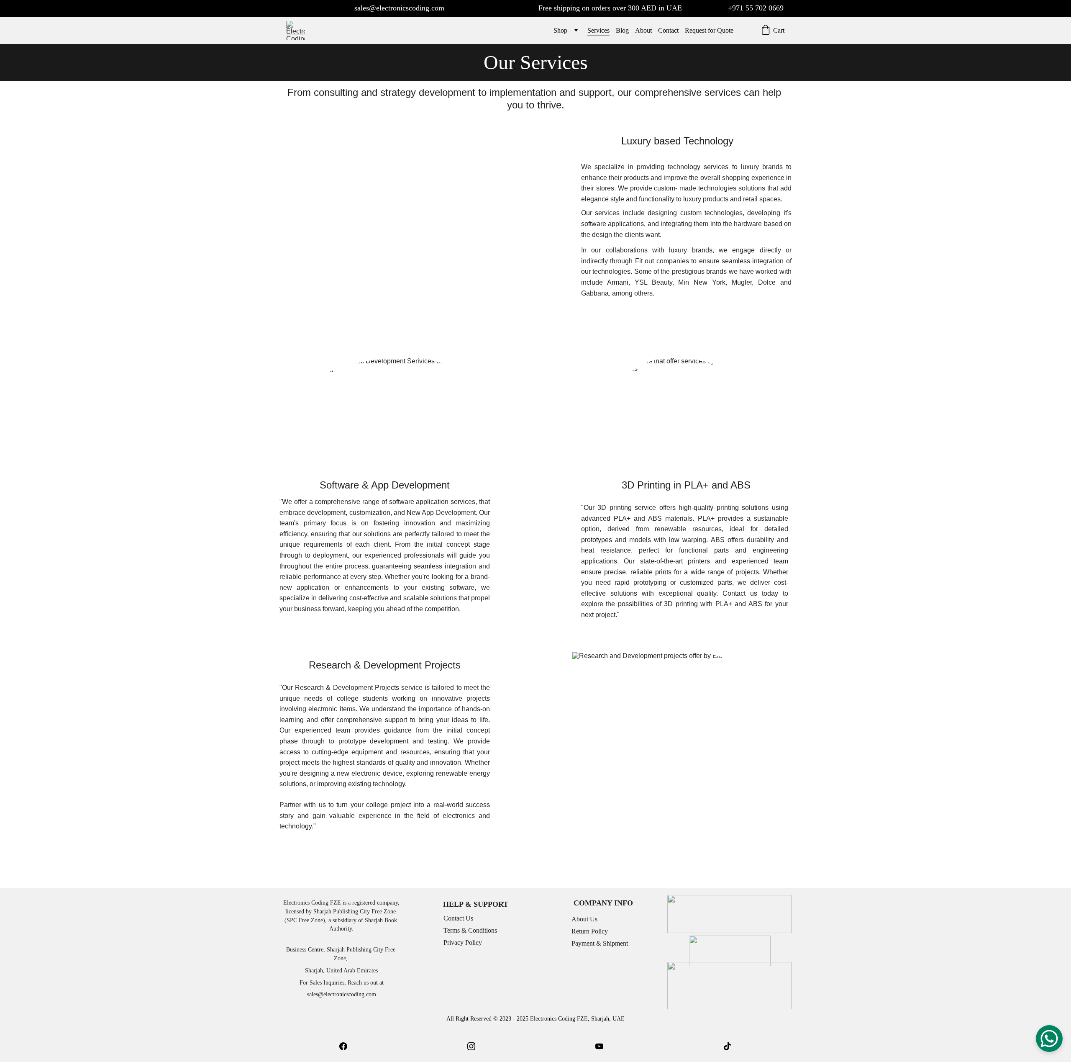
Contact (668, 30)
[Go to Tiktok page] (727, 1046)
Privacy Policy (462, 942)
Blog (622, 30)
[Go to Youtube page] (599, 1046)
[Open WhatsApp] (1049, 1038)
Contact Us (458, 918)
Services (598, 30)
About (643, 30)
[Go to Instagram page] (471, 1046)
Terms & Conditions (470, 930)
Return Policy (589, 931)
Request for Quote (709, 30)
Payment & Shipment (599, 943)
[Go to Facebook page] (343, 1046)
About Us (584, 919)
